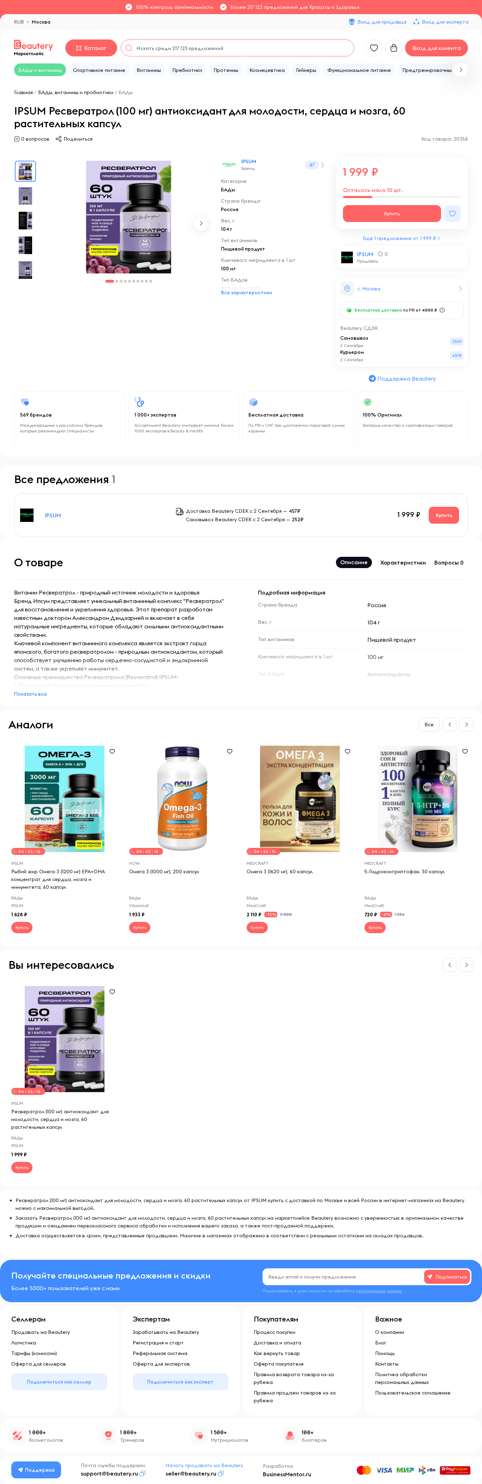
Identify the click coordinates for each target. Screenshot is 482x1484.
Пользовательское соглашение (413, 1393)
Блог (380, 1343)
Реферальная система (160, 1353)
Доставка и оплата (277, 1343)
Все (429, 724)
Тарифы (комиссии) (34, 1353)
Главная (23, 92)
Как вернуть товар (277, 1353)
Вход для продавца (381, 22)
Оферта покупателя (278, 1364)
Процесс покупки (274, 1332)
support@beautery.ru (109, 1473)
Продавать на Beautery (40, 1332)
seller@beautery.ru (190, 1473)
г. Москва (369, 288)
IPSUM (248, 161)
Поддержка (40, 1470)
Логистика (23, 1343)
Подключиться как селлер (59, 1382)
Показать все (30, 694)
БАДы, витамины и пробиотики (75, 92)
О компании (389, 1332)
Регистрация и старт (158, 1343)
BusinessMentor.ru (287, 1474)
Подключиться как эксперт (180, 1382)
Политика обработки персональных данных (402, 1378)
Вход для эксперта (445, 22)
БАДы (126, 92)
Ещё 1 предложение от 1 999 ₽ (399, 238)
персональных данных (379, 1290)
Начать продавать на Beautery (204, 1465)
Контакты (386, 1364)
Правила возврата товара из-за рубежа (294, 1378)
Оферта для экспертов (161, 1364)
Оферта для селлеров (38, 1364)
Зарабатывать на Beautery (166, 1332)
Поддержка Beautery (406, 378)
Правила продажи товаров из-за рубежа (295, 1397)
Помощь (385, 1353)
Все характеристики (246, 292)
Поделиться (78, 139)
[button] (461, 70)
